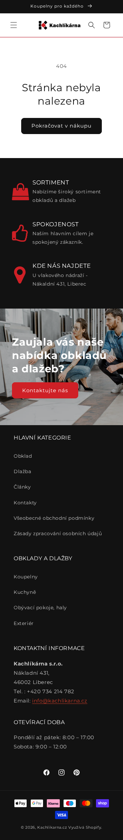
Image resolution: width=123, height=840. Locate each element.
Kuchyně (25, 592)
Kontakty (25, 503)
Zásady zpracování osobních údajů (58, 533)
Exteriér (24, 623)
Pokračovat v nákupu (61, 125)
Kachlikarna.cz (52, 827)
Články (22, 487)
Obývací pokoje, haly (40, 607)
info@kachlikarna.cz (59, 700)
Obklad (23, 456)
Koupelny (26, 577)
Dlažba (22, 471)
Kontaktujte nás (45, 390)
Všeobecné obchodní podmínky (54, 518)
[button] (13, 25)
